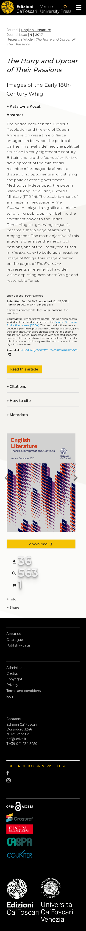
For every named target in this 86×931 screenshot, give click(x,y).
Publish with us (18, 645)
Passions (57, 310)
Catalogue (14, 640)
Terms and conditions (23, 691)
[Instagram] (43, 780)
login (10, 696)
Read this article (24, 369)
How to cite (19, 401)
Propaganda (28, 310)
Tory (39, 310)
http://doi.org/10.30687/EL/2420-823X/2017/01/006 (48, 350)
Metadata (17, 415)
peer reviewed (34, 295)
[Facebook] (43, 773)
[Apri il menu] (78, 7)
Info (11, 599)
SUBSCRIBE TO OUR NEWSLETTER (35, 766)
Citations (16, 387)
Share (13, 607)
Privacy (12, 685)
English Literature (36, 30)
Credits (12, 673)
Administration (18, 668)
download (41, 544)
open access (15, 295)
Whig (47, 310)
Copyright (14, 679)
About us (13, 634)
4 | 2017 (36, 35)
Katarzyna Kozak (24, 106)
